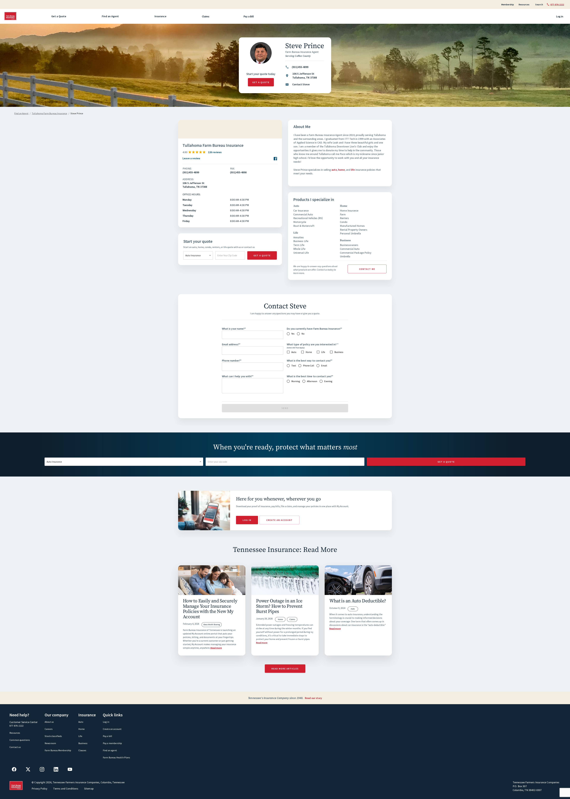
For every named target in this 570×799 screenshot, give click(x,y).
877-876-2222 (16, 725)
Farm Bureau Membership (58, 750)
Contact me (367, 268)
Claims (205, 16)
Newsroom (50, 743)
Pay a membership (112, 743)
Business (82, 743)
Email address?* (231, 344)
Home (81, 728)
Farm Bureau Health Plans (116, 757)
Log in (559, 16)
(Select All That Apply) (296, 348)
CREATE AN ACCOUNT (279, 520)
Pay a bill (107, 736)
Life (80, 736)
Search (539, 4)
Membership (507, 4)
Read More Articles (285, 668)
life (353, 169)
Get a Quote (58, 16)
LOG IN (247, 520)
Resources (524, 4)
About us (49, 721)
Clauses (82, 750)
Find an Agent (110, 16)
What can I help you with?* (237, 376)
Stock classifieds (53, 736)
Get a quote (260, 82)
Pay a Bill (249, 16)
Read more (216, 647)
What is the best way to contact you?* (309, 360)
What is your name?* (234, 328)
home (341, 169)
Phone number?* (231, 360)
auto (334, 169)
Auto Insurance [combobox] (193, 255)
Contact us (15, 747)
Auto (80, 721)
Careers (49, 728)
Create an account (112, 728)
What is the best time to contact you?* (310, 376)
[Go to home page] (10, 19)
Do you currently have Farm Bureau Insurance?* (314, 328)
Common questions (20, 739)
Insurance (161, 16)
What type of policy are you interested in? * (312, 344)
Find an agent (110, 750)
